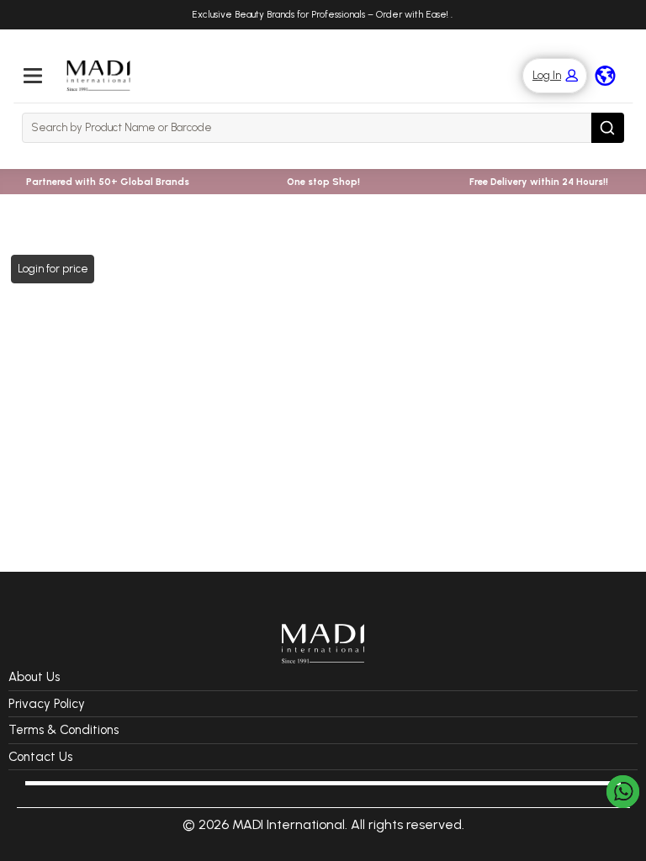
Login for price (53, 268)
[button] (546, 76)
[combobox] (306, 128)
